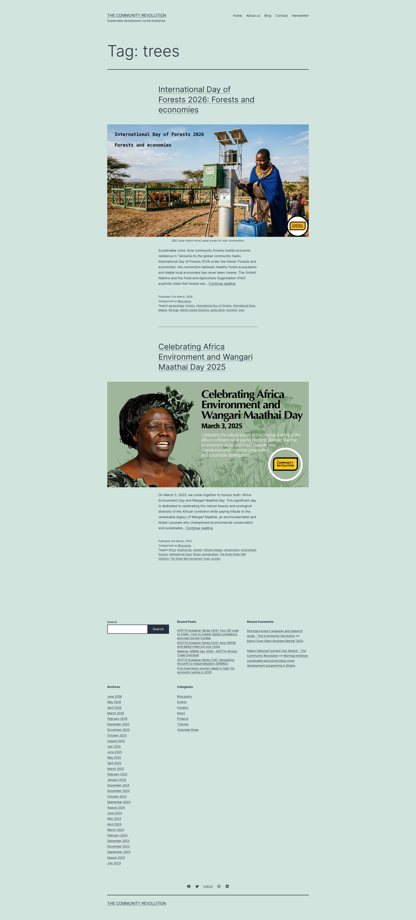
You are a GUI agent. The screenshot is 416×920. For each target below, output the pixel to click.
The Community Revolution (136, 15)
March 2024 (115, 829)
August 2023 (116, 857)
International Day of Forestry (214, 305)
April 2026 (114, 707)
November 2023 (118, 846)
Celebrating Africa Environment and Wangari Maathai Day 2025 (205, 357)
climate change (212, 549)
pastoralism (218, 310)
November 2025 (118, 729)
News (181, 713)
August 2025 (116, 741)
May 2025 (114, 757)
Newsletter (300, 16)
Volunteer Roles (188, 729)
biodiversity (184, 549)
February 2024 (117, 835)
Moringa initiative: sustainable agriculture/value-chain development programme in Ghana (277, 660)
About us (253, 16)
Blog (267, 16)
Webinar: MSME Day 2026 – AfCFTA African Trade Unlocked (207, 653)
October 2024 (117, 796)
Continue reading (222, 284)
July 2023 (114, 863)
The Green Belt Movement (186, 558)
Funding (182, 707)
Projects (182, 718)
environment (248, 549)
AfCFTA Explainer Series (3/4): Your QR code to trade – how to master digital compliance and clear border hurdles (208, 634)
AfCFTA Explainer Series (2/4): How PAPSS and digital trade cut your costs (206, 644)
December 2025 (118, 724)
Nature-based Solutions (194, 310)
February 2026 (117, 718)
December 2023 (118, 841)
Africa (172, 549)
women (215, 558)
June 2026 (114, 696)
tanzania (231, 310)
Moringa (174, 310)
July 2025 (114, 746)
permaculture (210, 554)
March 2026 (115, 713)
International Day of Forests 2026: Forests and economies (206, 99)
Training (182, 724)
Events (182, 702)
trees (241, 310)
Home (237, 16)
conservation (232, 549)
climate (197, 549)
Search (112, 622)
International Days (244, 305)
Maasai (162, 310)
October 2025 (117, 735)
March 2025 (115, 768)
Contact (282, 16)
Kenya (197, 554)
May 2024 (114, 818)
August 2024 (116, 807)
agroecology (176, 305)
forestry (190, 305)
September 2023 (118, 852)
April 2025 (114, 763)
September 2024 (118, 802)
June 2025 (114, 752)
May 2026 (114, 702)
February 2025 (117, 774)
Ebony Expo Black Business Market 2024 (275, 641)
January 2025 (116, 779)
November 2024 (118, 790)
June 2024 (114, 813)
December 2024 (118, 785)
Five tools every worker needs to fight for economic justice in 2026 (205, 670)
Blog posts (184, 301)
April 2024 (114, 824)
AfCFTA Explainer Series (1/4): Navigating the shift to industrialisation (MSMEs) (205, 661)
